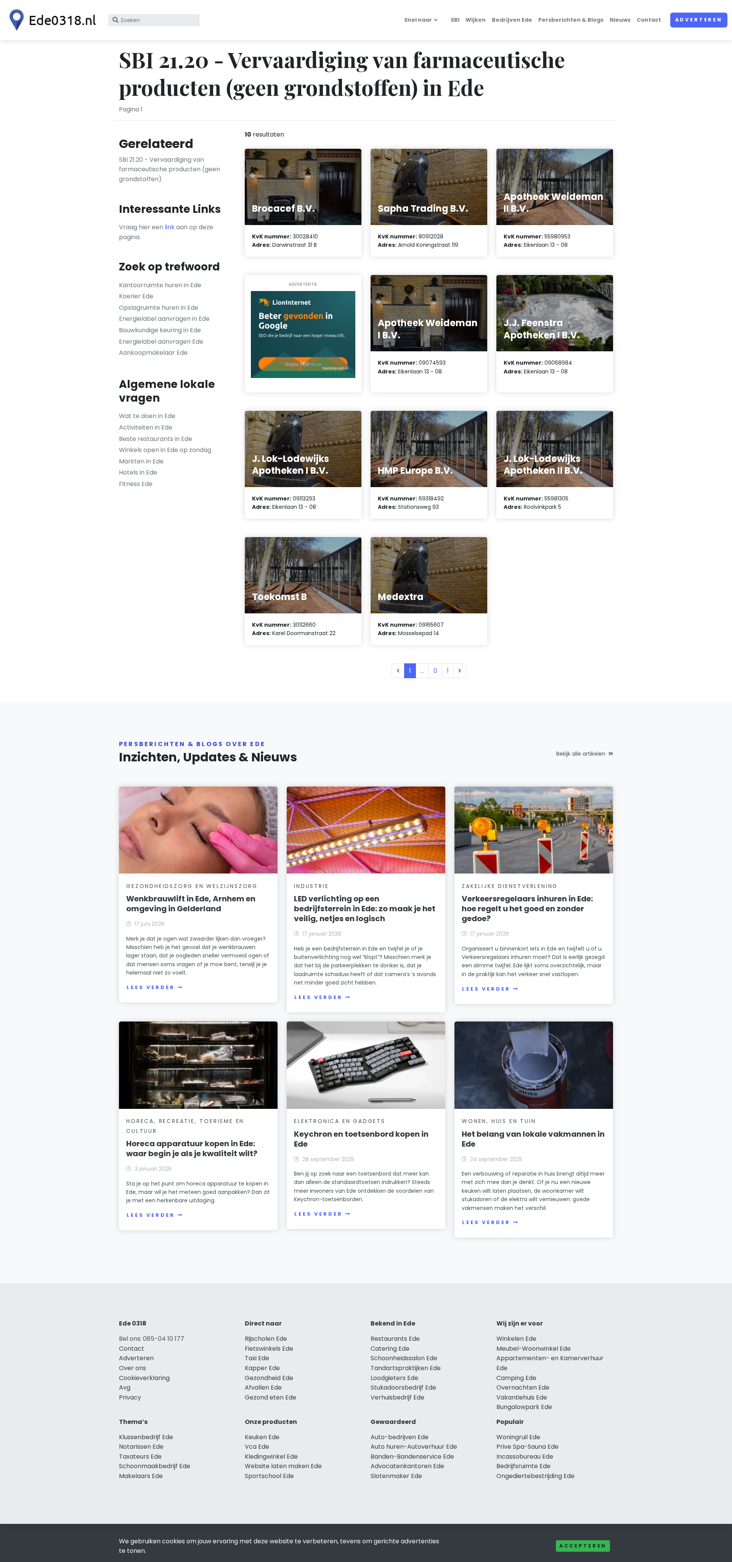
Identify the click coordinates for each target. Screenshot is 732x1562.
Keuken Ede (262, 1437)
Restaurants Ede (395, 1338)
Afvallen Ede (263, 1387)
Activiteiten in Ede (145, 427)
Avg (124, 1387)
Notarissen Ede (141, 1446)
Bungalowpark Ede (524, 1407)
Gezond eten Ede (270, 1397)
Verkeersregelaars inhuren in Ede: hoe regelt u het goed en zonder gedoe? (527, 908)
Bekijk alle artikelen (580, 754)
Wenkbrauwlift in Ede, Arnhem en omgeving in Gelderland (190, 903)
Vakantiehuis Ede (521, 1397)
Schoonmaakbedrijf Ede (154, 1466)
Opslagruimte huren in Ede (158, 307)
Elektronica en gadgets (339, 1121)
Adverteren (698, 19)
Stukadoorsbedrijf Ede (403, 1387)
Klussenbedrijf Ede (146, 1437)
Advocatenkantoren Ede (407, 1466)
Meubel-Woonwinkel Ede (533, 1348)
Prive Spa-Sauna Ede (527, 1446)
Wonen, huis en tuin (499, 1121)
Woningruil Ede (518, 1437)
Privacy (130, 1397)
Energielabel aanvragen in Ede (164, 318)
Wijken (476, 20)
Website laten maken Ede (283, 1466)
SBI (455, 20)
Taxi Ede (257, 1358)
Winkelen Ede (516, 1338)
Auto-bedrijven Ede (400, 1437)
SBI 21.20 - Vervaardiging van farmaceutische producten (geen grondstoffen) (169, 169)
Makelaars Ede (141, 1476)
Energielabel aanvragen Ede (161, 341)
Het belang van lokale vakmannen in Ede (533, 1139)
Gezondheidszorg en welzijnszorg (192, 886)
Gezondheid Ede (269, 1378)
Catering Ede (390, 1348)
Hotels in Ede (138, 472)
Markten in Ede (141, 461)
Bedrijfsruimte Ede (523, 1466)
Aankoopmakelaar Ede (153, 352)
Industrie (311, 886)
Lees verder (151, 987)
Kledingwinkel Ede (271, 1456)
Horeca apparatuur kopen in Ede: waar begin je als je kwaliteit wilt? (191, 1148)
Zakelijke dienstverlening (510, 886)
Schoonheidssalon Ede (404, 1358)
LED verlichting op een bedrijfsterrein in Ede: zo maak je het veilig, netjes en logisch (364, 908)
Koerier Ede (136, 296)
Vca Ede (257, 1446)
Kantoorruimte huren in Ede (160, 285)
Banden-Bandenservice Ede (412, 1456)
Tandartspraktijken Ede (406, 1368)
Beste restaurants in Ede (155, 438)
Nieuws (620, 20)
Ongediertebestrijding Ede (535, 1476)
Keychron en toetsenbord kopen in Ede (361, 1139)
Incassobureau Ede (524, 1456)
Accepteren (583, 1546)
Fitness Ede (135, 483)
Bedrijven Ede (512, 20)
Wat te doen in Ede (147, 416)
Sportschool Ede (269, 1476)
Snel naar (418, 20)
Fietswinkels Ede (269, 1348)
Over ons (132, 1368)
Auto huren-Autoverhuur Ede (414, 1446)
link (170, 227)
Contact (649, 20)
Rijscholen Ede (266, 1338)
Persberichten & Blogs (571, 20)
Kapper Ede (262, 1368)
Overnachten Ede (522, 1387)
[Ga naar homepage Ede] (50, 20)
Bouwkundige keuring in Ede (160, 330)
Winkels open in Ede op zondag (165, 450)
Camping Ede (516, 1378)
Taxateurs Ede (140, 1456)
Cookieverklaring (144, 1378)
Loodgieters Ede (394, 1378)
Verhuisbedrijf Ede (397, 1397)
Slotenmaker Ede (396, 1476)
